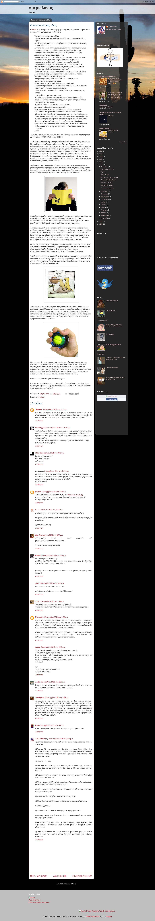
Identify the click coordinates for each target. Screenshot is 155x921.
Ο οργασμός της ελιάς (107, 188)
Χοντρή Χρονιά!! (103, 320)
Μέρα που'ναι (105, 174)
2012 (101, 162)
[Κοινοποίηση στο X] (74, 394)
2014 (101, 156)
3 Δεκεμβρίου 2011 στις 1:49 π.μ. (52, 601)
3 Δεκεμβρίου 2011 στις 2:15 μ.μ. (57, 698)
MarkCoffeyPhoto (92, 916)
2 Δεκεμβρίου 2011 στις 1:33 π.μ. (55, 409)
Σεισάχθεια (39, 698)
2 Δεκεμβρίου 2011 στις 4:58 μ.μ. (54, 555)
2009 (101, 224)
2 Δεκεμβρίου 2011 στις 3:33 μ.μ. (51, 535)
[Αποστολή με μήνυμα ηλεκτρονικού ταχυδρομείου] (70, 394)
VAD (37, 601)
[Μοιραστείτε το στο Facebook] (76, 394)
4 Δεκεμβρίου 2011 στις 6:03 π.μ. (51, 725)
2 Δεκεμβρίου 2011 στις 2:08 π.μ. (58, 428)
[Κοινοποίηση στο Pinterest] (78, 394)
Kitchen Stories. (104, 128)
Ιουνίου (103, 204)
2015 (101, 154)
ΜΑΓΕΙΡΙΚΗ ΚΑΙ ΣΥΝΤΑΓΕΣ (108, 76)
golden (38, 492)
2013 (101, 159)
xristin (34, 30)
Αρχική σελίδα (59, 876)
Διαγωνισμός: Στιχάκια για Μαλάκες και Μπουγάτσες (114, 325)
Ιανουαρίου (104, 218)
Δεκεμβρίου (104, 167)
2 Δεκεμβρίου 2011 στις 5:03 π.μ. (54, 492)
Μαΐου (103, 207)
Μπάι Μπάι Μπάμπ (112, 300)
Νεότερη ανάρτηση (38, 876)
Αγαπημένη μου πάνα (107, 169)
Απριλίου (104, 210)
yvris (37, 583)
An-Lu (37, 682)
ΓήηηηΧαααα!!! (110, 310)
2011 (101, 164)
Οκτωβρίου (104, 194)
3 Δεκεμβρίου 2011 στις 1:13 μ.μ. (53, 682)
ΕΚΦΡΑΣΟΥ (103, 105)
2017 (101, 151)
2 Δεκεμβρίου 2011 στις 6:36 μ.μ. (52, 583)
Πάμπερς (103, 172)
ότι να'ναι (41, 397)
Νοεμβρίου (104, 191)
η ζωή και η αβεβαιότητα (106, 107)
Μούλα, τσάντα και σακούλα (109, 177)
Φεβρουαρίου (105, 215)
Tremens (38, 409)
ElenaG (38, 555)
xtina (37, 453)
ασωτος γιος (40, 428)
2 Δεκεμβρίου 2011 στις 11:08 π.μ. (50, 510)
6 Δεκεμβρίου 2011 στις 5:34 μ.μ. (61, 739)
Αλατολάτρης (110, 334)
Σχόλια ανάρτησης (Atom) (66, 884)
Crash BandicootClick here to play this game (38, 901)
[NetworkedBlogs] (112, 396)
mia (36, 535)
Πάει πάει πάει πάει (112, 367)
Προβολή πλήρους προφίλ (114, 29)
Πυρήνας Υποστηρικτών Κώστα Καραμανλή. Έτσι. (115, 358)
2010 (101, 221)
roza (37, 725)
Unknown (39, 617)
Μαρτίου (104, 212)
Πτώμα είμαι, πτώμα (107, 185)
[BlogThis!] (72, 394)
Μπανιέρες (100, 354)
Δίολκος (102, 91)
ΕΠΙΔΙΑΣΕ (110, 116)
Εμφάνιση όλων (122, 141)
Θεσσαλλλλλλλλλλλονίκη (108, 180)
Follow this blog (112, 399)
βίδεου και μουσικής (75, 495)
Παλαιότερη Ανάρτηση (82, 876)
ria (36, 510)
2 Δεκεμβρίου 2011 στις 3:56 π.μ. (56, 471)
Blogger (109, 916)
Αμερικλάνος (41, 8)
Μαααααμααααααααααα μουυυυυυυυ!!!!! (113, 345)
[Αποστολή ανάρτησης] (65, 394)
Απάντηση (39, 421)
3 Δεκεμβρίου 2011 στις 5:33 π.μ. (56, 617)
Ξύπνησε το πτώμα (106, 182)
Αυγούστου (104, 199)
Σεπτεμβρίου (105, 196)
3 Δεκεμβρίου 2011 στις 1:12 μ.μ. (53, 647)
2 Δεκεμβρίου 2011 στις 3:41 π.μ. (52, 453)
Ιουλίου (103, 202)
